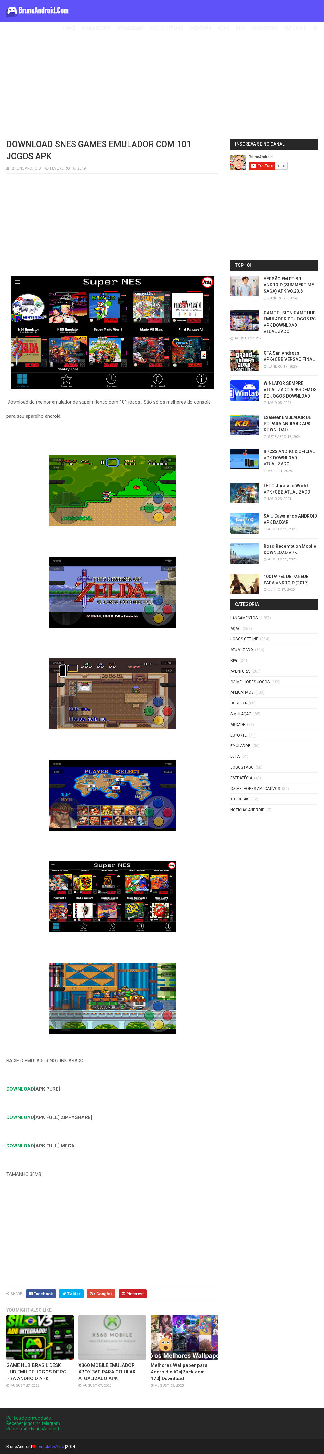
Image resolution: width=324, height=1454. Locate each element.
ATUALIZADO (130, 28)
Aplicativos (241, 692)
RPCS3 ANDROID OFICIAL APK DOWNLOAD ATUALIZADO (289, 457)
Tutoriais (239, 799)
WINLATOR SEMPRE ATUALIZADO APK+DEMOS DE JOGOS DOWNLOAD (290, 389)
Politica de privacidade (28, 1418)
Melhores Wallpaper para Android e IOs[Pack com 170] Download (179, 1371)
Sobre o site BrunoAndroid (32, 1428)
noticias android (247, 810)
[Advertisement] (161, 88)
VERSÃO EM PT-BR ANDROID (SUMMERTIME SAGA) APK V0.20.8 (289, 285)
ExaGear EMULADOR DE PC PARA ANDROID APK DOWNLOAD (287, 423)
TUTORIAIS (295, 28)
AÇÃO (223, 28)
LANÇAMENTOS (244, 618)
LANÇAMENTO (96, 28)
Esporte (238, 735)
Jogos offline (244, 639)
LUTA (235, 756)
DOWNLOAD (20, 1089)
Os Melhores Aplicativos (255, 789)
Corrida (238, 703)
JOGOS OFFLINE (166, 28)
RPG (240, 28)
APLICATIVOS (264, 28)
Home (69, 28)
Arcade (237, 724)
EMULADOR (240, 746)
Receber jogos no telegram (33, 1423)
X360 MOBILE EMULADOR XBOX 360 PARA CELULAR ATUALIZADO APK (107, 1371)
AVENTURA (200, 28)
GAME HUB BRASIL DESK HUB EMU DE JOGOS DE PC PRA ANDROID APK (36, 1371)
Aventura (240, 671)
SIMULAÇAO (241, 714)
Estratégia (241, 778)
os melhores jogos (250, 682)
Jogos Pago (242, 767)
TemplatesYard (50, 1446)
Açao (235, 628)
